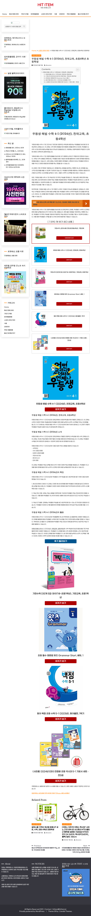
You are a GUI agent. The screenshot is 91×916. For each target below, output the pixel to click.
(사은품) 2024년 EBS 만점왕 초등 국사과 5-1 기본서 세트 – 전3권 (62, 82)
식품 (55, 14)
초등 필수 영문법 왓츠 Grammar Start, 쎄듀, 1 (58, 78)
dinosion (48, 65)
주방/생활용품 (71, 14)
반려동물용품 (35, 14)
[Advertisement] (61, 32)
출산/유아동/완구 (83, 14)
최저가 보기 (69, 260)
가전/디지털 (24, 14)
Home (4, 14)
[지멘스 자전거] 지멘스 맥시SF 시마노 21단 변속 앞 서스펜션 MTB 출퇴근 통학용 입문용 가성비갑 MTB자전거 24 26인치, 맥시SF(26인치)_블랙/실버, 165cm (76, 832)
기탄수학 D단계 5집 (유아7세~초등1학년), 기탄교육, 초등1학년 (61, 76)
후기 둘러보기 (60, 541)
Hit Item (45, 5)
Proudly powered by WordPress (32, 911)
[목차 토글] (77, 69)
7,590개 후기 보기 (69, 238)
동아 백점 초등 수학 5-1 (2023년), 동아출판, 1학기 (58, 80)
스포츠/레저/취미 (46, 14)
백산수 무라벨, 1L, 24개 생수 (15, 151)
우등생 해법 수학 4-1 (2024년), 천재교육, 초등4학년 (58, 72)
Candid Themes (65, 911)
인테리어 (62, 14)
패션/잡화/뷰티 (14, 14)
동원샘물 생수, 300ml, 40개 (15, 148)
